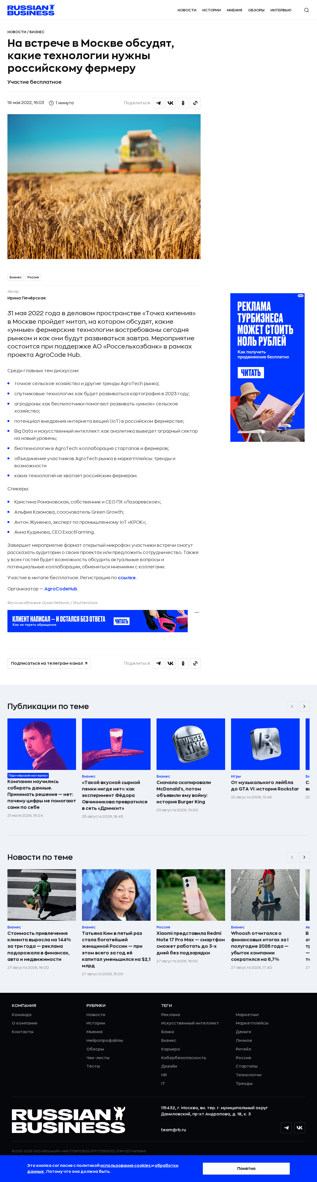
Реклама (170, 1015)
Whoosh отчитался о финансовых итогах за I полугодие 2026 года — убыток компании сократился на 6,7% (260, 946)
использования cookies (125, 1166)
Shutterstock (85, 602)
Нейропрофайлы (104, 1041)
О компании (24, 1023)
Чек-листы (97, 1058)
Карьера (170, 1049)
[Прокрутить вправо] (304, 706)
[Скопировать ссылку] (195, 103)
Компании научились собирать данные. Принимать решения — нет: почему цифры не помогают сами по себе (41, 794)
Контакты (22, 1032)
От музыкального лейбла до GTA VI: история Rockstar (265, 785)
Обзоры (256, 10)
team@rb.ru (173, 1130)
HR (164, 1075)
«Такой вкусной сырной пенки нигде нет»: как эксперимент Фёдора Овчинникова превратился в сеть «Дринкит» (114, 795)
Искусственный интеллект (190, 1023)
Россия (33, 277)
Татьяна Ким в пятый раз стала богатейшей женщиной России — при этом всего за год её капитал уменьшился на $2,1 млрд (116, 949)
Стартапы (247, 1066)
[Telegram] (286, 1127)
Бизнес (37, 32)
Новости (187, 10)
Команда (21, 1015)
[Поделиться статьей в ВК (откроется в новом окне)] (170, 103)
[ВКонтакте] (299, 1127)
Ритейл (243, 1049)
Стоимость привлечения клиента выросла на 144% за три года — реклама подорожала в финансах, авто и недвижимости (39, 946)
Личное (244, 1041)
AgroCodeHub (60, 589)
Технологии (249, 1075)
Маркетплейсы (252, 1023)
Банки (167, 1032)
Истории (211, 10)
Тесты (93, 1066)
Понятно (246, 1169)
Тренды (244, 1084)
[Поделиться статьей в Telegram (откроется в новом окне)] (158, 103)
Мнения (234, 10)
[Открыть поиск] (307, 10)
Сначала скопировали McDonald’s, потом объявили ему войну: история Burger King (184, 792)
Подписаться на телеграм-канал (47, 663)
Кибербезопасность (183, 1058)
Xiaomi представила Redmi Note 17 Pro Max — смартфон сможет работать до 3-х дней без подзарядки (191, 943)
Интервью (280, 10)
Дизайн (169, 1066)
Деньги (243, 1032)
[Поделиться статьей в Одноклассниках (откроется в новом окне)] (183, 103)
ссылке (127, 578)
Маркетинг (247, 1015)
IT (163, 1084)
